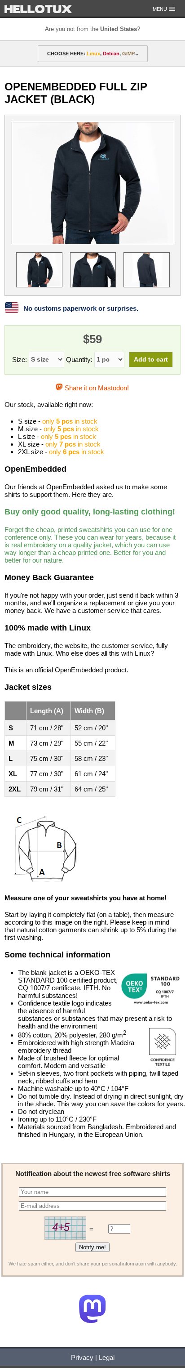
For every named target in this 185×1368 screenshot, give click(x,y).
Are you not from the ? (92, 29)
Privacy (82, 1357)
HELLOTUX (38, 9)
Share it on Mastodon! (95, 388)
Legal (107, 1357)
